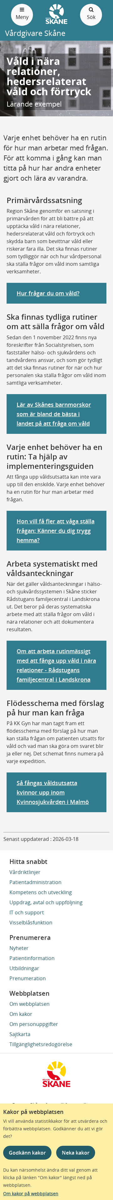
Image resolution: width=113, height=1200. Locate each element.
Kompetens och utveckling (40, 892)
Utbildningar (24, 968)
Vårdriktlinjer (24, 872)
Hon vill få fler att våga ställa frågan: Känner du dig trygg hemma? (55, 530)
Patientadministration (35, 882)
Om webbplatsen (29, 1003)
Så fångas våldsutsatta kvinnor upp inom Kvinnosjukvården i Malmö (53, 792)
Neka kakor (75, 1152)
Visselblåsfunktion (30, 922)
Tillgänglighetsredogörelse (40, 1044)
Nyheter (19, 948)
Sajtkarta (19, 1034)
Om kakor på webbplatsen (30, 1194)
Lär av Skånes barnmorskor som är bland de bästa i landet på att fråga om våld (54, 414)
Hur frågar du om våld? (48, 293)
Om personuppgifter (33, 1024)
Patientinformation (32, 958)
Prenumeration (27, 978)
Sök (91, 17)
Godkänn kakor (27, 1152)
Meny (22, 17)
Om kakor (20, 1014)
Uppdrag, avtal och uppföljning (46, 902)
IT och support (26, 912)
